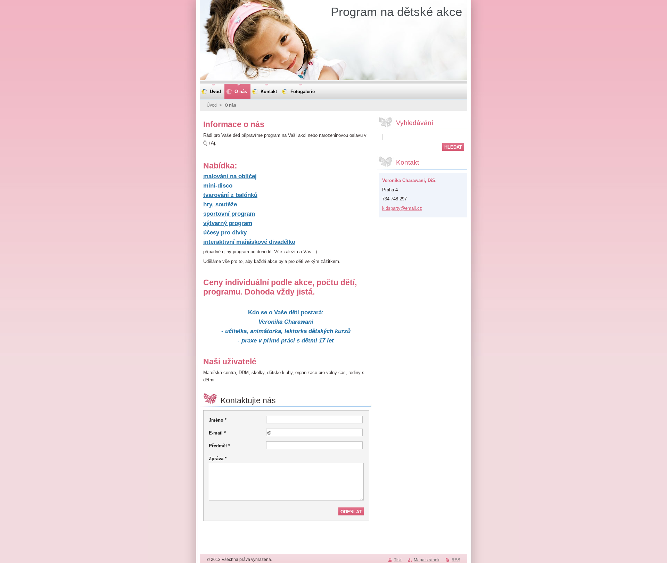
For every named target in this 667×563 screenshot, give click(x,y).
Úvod (212, 105)
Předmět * (219, 445)
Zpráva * (218, 458)
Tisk (398, 560)
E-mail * (217, 433)
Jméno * (218, 420)
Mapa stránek (426, 560)
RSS (456, 560)
